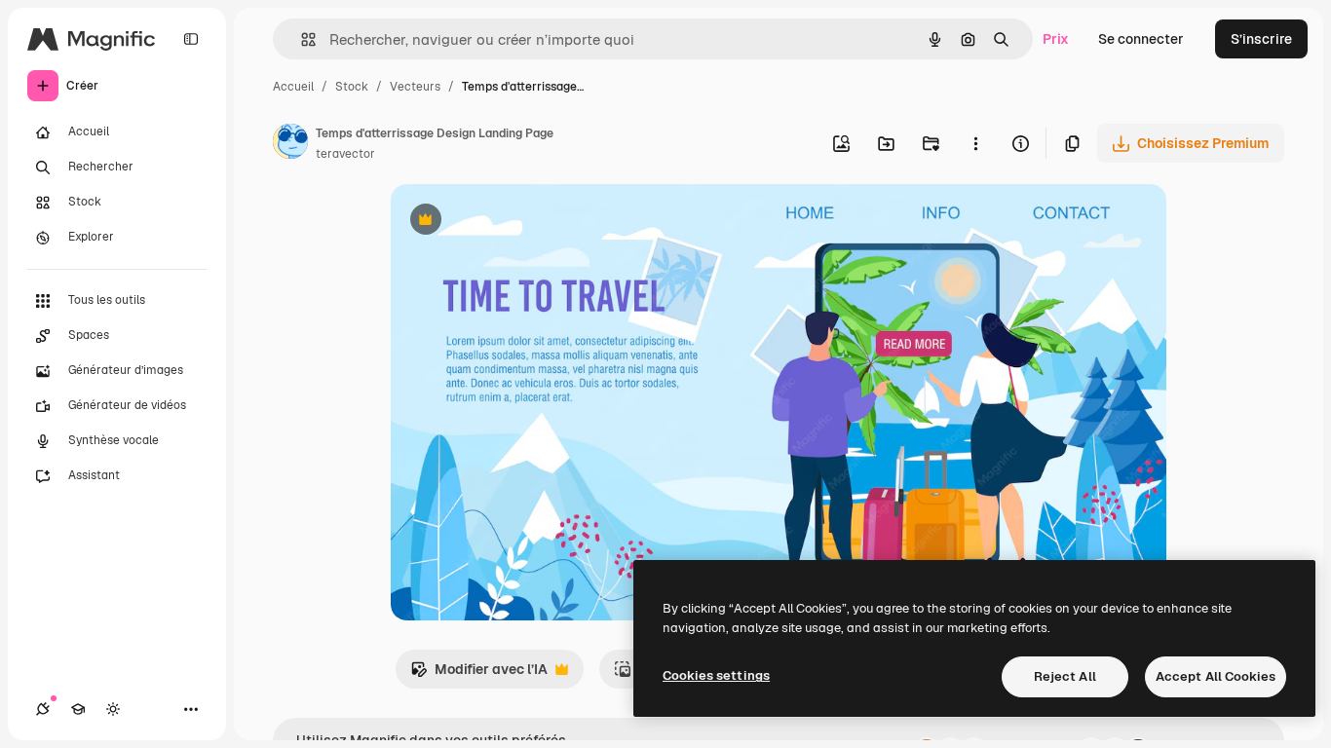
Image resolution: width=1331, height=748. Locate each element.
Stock (351, 86)
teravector (345, 154)
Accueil (293, 86)
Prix (1056, 39)
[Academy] (78, 709)
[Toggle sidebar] (191, 39)
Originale (519, 221)
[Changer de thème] (113, 709)
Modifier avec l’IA (479, 674)
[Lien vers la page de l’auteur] (290, 144)
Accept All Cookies (1215, 676)
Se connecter (1141, 39)
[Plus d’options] (975, 143)
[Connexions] (42, 709)
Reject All (1065, 676)
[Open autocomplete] (300, 39)
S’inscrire (1261, 39)
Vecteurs (415, 86)
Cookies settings (716, 675)
